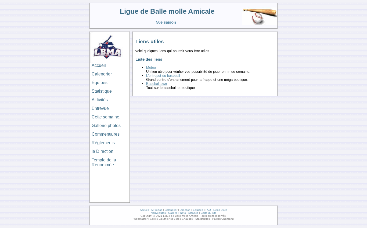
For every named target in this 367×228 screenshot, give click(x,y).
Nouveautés (158, 212)
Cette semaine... (107, 117)
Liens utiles (220, 209)
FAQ (208, 209)
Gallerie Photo (177, 212)
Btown (156, 84)
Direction (185, 209)
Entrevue (100, 108)
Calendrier (102, 74)
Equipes (198, 209)
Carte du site (209, 212)
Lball (163, 76)
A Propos (156, 209)
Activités (100, 99)
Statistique (102, 91)
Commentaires (106, 134)
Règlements (103, 142)
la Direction (102, 151)
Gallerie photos (106, 125)
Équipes (99, 82)
